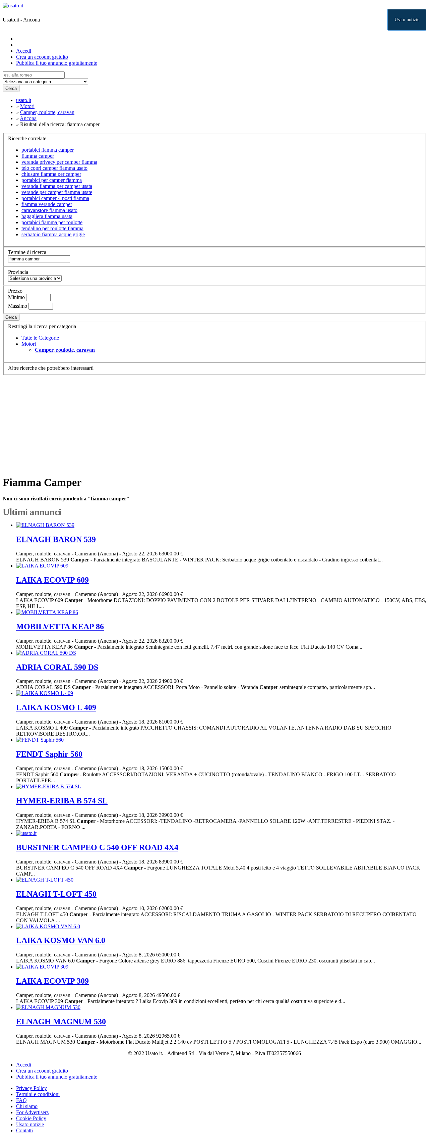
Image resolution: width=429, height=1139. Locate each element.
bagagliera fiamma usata (46, 216)
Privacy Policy (31, 1088)
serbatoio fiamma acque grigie (53, 234)
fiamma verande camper (46, 204)
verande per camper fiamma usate (56, 192)
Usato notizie (406, 19)
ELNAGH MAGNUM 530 (61, 1021)
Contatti (24, 1130)
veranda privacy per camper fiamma (59, 162)
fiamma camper (37, 156)
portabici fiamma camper (47, 150)
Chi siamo (27, 1106)
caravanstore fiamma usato (49, 210)
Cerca (11, 88)
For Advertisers (32, 1112)
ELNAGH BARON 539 (56, 539)
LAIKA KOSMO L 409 (56, 707)
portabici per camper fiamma (51, 180)
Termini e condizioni (38, 1094)
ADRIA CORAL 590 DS (57, 667)
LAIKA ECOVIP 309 (52, 981)
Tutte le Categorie (40, 338)
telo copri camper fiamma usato (54, 168)
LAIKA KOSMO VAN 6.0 (60, 940)
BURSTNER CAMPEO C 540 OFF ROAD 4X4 (97, 847)
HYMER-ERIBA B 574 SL (62, 800)
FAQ (21, 1100)
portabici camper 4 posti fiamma (55, 198)
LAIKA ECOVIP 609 (52, 580)
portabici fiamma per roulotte (51, 222)
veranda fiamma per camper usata (56, 186)
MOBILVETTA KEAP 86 (60, 626)
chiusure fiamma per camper (51, 174)
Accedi (23, 51)
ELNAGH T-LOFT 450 (56, 894)
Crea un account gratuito (42, 57)
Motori (28, 344)
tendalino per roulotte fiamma (52, 228)
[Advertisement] (204, 422)
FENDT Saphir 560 (49, 754)
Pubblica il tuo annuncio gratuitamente (56, 63)
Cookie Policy (31, 1118)
